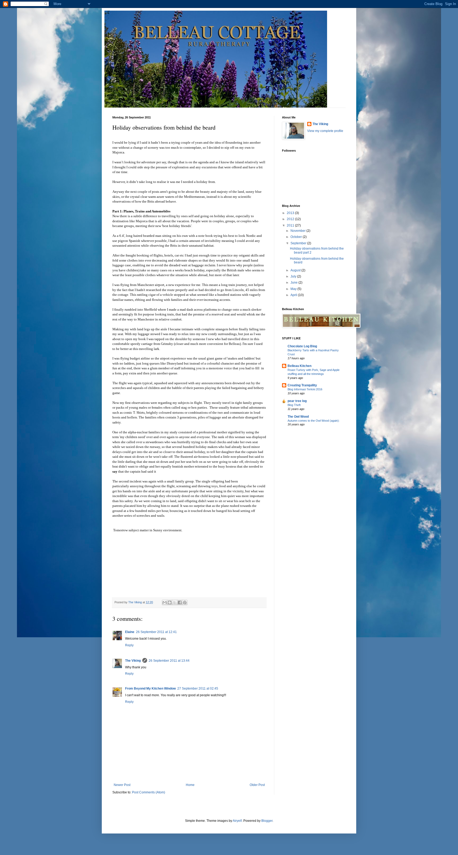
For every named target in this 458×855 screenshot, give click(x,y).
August (295, 270)
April (294, 295)
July (293, 276)
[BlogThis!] (169, 602)
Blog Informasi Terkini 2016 (305, 389)
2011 (291, 225)
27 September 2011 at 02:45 (197, 688)
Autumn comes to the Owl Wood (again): (314, 420)
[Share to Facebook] (179, 602)
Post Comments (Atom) (148, 792)
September (298, 243)
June (294, 282)
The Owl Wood (298, 416)
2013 (291, 213)
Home (190, 785)
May (293, 289)
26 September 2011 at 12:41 (156, 632)
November (298, 231)
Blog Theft (294, 405)
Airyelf (237, 821)
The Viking (133, 660)
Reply (129, 645)
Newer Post (122, 785)
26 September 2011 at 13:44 (169, 660)
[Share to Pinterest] (184, 602)
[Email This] (164, 602)
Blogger (266, 821)
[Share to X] (174, 602)
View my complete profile (325, 131)
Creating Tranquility (302, 385)
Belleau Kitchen (299, 366)
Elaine (129, 632)
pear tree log (297, 401)
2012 (291, 219)
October (296, 237)
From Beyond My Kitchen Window (150, 688)
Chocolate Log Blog (302, 346)
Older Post (257, 785)
